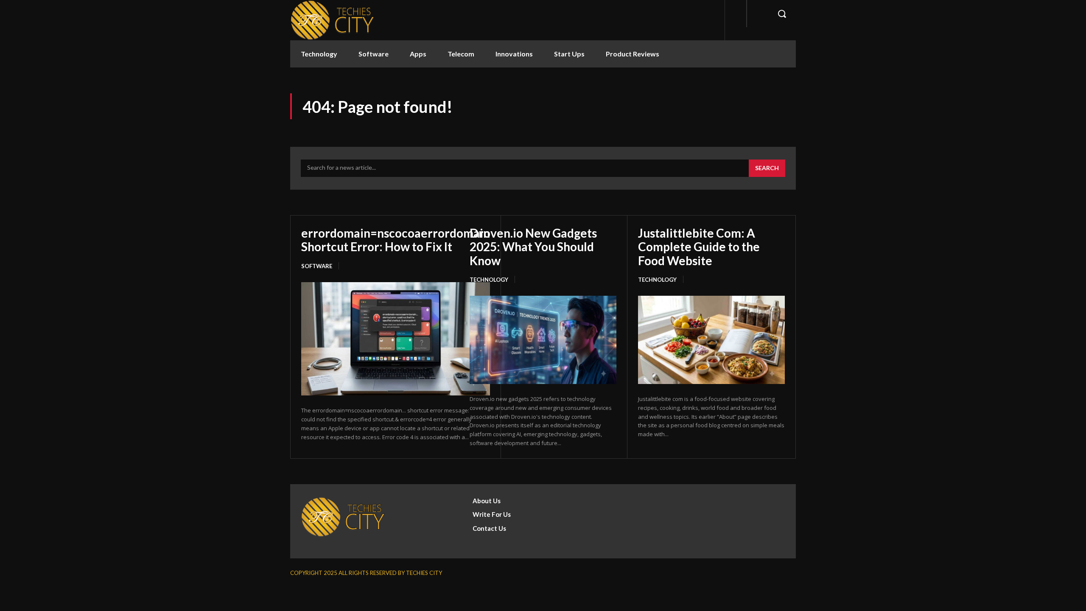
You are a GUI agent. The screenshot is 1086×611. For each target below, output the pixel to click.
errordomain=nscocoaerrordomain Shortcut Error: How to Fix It (395, 240)
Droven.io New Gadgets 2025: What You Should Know (533, 246)
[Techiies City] (332, 20)
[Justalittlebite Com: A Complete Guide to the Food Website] (711, 340)
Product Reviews (632, 54)
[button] (781, 13)
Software (373, 54)
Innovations (514, 54)
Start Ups (569, 54)
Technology (319, 54)
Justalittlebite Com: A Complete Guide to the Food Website (699, 246)
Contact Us (489, 528)
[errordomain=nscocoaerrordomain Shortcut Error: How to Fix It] (395, 338)
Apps (418, 54)
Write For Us (492, 514)
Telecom (461, 54)
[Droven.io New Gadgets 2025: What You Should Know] (543, 340)
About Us (487, 500)
